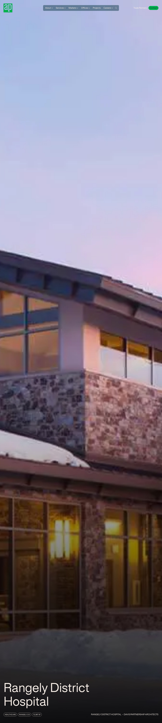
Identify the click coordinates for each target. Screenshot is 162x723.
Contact (153, 8)
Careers (107, 8)
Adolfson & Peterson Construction (8, 8)
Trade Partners (140, 8)
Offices (84, 8)
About (48, 8)
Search (116, 8)
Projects (97, 8)
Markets (72, 8)
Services (60, 8)
